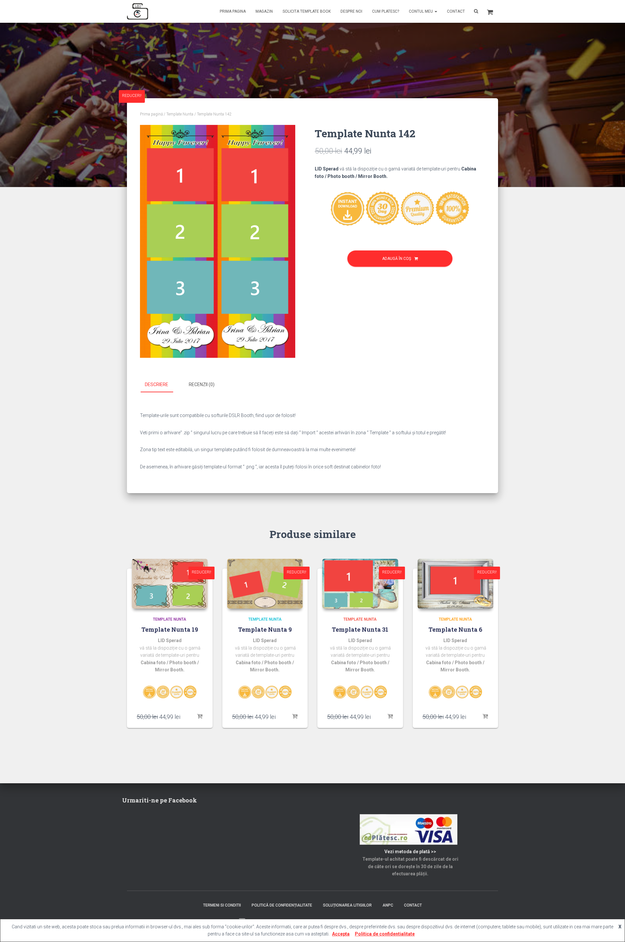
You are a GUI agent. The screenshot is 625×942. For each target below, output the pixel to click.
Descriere (156, 384)
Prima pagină (151, 114)
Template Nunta (179, 114)
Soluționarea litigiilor (347, 905)
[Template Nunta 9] (265, 584)
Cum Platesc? (385, 11)
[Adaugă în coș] (199, 716)
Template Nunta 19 (169, 629)
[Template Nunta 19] (170, 584)
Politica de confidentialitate (385, 933)
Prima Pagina (233, 11)
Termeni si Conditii (222, 905)
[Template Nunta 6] (455, 584)
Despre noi (351, 11)
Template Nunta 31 (360, 629)
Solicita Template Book (307, 11)
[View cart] (490, 11)
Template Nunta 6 (455, 629)
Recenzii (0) (202, 384)
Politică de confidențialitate (282, 905)
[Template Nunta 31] (360, 584)
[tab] (161, 384)
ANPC (387, 905)
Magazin (264, 11)
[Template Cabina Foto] (137, 11)
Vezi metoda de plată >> (410, 851)
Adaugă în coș (396, 258)
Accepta (341, 933)
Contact (456, 11)
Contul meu (421, 11)
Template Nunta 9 (265, 629)
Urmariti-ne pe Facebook (159, 800)
